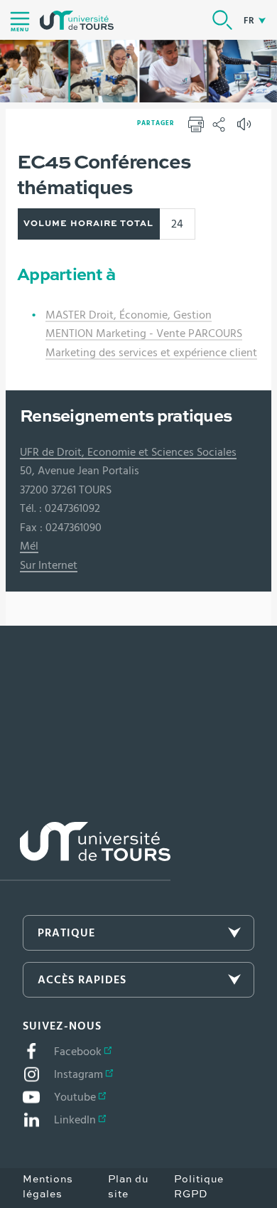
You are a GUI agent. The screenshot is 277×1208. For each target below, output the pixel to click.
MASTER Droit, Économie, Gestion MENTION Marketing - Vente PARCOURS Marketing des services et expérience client (151, 333)
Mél (29, 546)
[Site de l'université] (85, 851)
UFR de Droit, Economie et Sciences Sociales (128, 452)
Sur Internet (48, 565)
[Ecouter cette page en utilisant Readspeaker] (245, 128)
